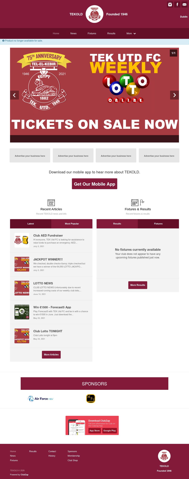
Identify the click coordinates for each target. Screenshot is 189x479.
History (51, 455)
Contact (52, 451)
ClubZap (24, 475)
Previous (14, 95)
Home (56, 33)
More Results (137, 285)
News (73, 33)
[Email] (184, 4)
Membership (74, 455)
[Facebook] (177, 4)
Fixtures (92, 33)
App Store (95, 430)
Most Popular (72, 223)
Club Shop (73, 460)
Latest (30, 223)
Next (174, 95)
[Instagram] (170, 4)
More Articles (51, 354)
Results (111, 33)
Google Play (110, 430)
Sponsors (72, 451)
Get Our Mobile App (94, 184)
